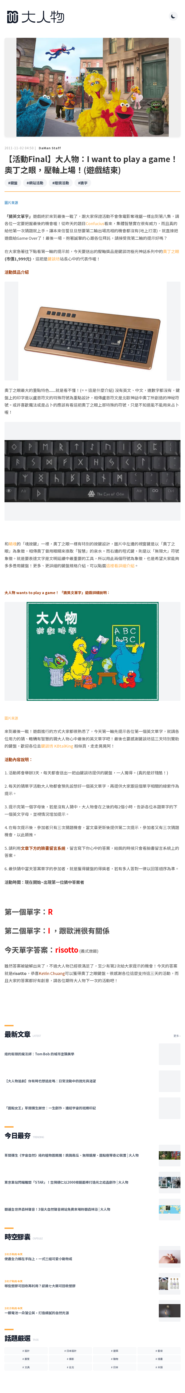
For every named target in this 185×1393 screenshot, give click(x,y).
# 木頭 (159, 1367)
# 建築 (114, 1350)
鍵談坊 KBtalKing (57, 746)
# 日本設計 (70, 1350)
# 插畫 (159, 1359)
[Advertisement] (92, 1000)
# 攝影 (70, 1359)
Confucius (95, 223)
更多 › (176, 1036)
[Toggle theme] (173, 16)
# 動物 (114, 1359)
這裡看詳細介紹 (120, 565)
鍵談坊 (54, 259)
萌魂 (13, 544)
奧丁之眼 (171, 251)
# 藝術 (159, 1350)
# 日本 (114, 1367)
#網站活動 (35, 182)
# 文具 (26, 1367)
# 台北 (70, 1367)
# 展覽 (26, 1359)
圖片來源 (11, 718)
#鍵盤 (13, 182)
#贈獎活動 (60, 182)
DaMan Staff (50, 148)
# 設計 (26, 1350)
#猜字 (83, 182)
